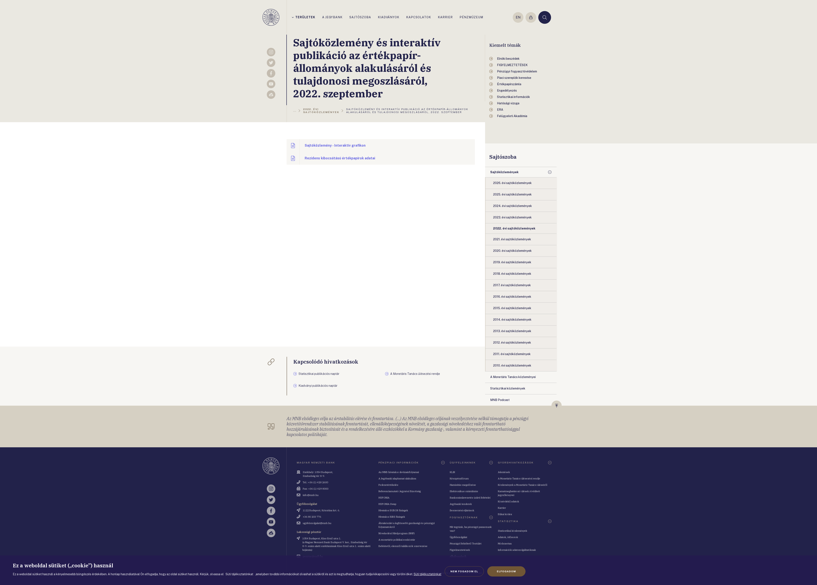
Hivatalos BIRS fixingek (392, 516)
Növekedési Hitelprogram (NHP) (397, 533)
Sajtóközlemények (504, 172)
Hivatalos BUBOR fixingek (393, 510)
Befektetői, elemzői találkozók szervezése (403, 546)
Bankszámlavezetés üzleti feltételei (470, 497)
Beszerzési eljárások (462, 510)
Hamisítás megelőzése (463, 484)
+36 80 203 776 (312, 516)
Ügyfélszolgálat (458, 537)
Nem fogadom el (464, 571)
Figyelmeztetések (460, 549)
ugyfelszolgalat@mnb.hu (317, 523)
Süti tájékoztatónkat (427, 574)
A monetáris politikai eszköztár (397, 539)
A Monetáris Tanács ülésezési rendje (519, 478)
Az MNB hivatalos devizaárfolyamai (399, 472)
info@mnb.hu (311, 495)
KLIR (452, 472)
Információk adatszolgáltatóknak (517, 549)
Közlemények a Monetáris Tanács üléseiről (522, 484)
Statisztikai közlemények (512, 530)
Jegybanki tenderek (461, 504)
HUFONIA (384, 497)
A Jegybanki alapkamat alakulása (397, 478)
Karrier (502, 507)
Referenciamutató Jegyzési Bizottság (400, 491)
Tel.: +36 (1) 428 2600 (315, 482)
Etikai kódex (505, 514)
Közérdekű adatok (508, 501)
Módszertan (505, 543)
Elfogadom (506, 571)
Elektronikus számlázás (464, 491)
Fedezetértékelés (388, 484)
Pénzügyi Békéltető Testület (465, 543)
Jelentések (504, 472)
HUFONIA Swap (387, 504)
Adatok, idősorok (508, 537)
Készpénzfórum (459, 478)
